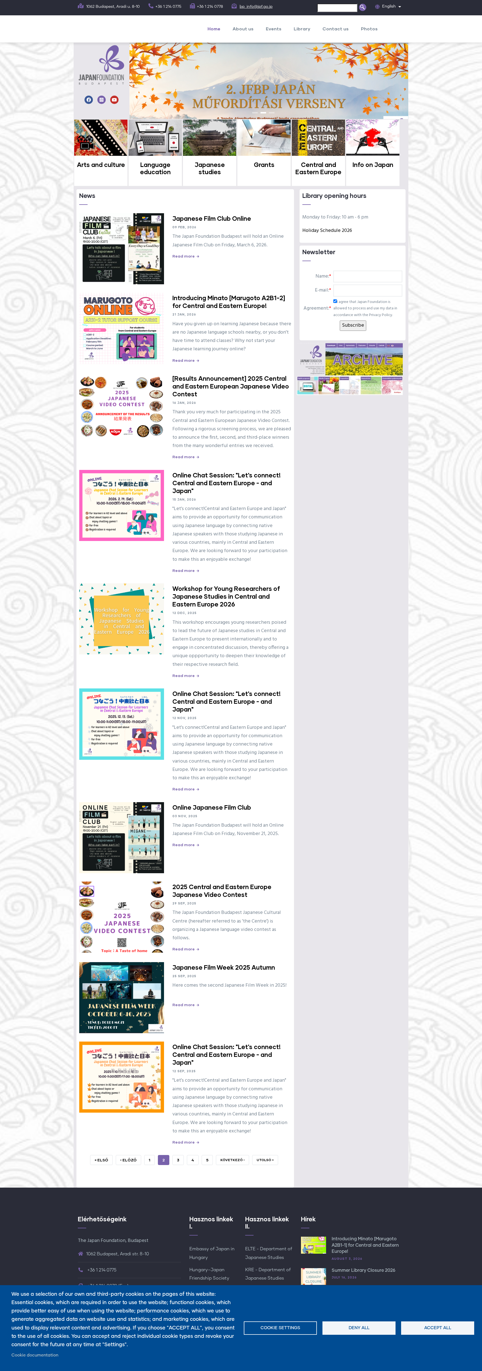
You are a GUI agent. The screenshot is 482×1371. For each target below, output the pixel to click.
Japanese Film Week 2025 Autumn (223, 967)
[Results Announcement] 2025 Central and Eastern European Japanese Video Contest (230, 386)
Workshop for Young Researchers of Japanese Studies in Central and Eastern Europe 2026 (226, 596)
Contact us (335, 28)
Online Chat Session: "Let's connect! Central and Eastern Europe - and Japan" (226, 482)
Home (214, 28)
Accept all (437, 1328)
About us (243, 28)
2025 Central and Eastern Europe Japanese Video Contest (221, 890)
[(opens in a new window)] (89, 100)
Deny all (359, 1328)
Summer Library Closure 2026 (363, 1270)
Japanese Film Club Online (211, 218)
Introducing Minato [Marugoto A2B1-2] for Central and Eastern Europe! (228, 301)
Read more (183, 256)
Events (273, 28)
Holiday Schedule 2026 (327, 231)
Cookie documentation (34, 1355)
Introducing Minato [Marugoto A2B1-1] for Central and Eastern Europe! (365, 1245)
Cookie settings (280, 1328)
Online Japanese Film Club (211, 807)
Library (302, 28)
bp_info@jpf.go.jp (256, 7)
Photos (369, 28)
